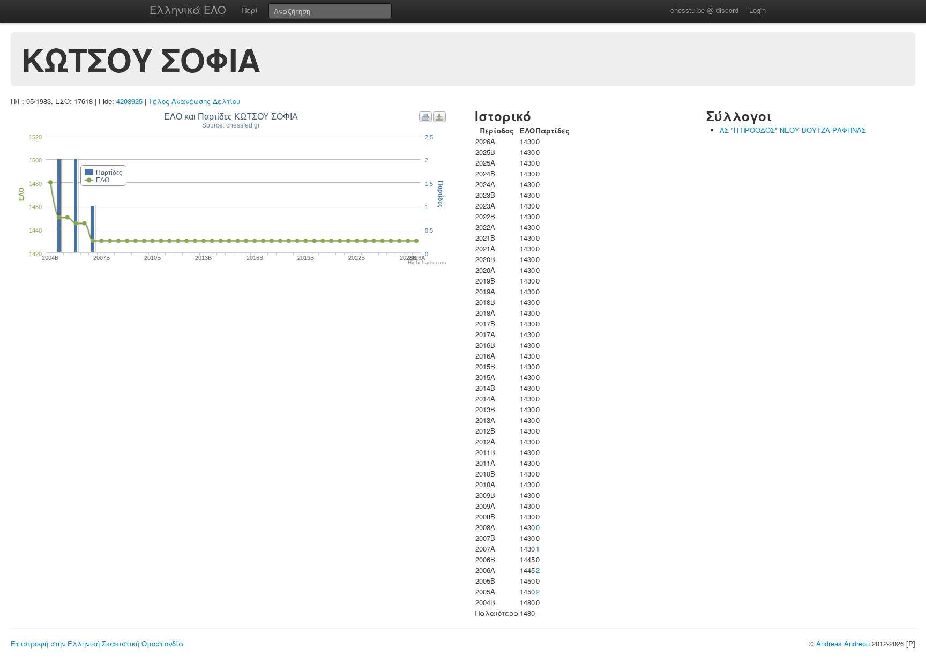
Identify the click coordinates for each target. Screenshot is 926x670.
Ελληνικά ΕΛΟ (188, 9)
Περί (250, 10)
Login (757, 10)
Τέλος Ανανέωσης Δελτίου (194, 101)
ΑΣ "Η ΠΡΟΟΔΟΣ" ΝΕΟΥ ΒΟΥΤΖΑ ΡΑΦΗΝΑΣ (793, 130)
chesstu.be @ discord (704, 10)
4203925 (129, 101)
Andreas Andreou (843, 643)
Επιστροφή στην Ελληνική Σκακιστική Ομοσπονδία (97, 643)
